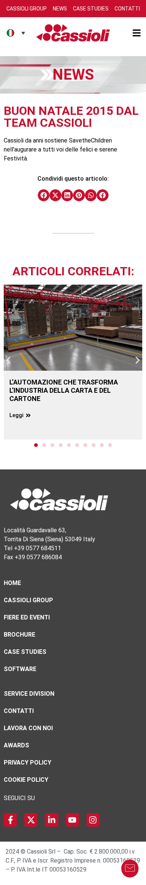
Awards (16, 745)
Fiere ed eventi (27, 617)
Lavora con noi (28, 728)
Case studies (25, 651)
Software (20, 669)
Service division (29, 693)
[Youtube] (72, 819)
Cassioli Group (26, 9)
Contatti (127, 9)
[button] (44, 195)
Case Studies (91, 9)
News (60, 9)
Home (12, 583)
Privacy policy (27, 762)
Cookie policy (26, 779)
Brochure (19, 634)
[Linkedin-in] (51, 819)
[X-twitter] (30, 819)
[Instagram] (93, 819)
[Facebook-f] (10, 819)
